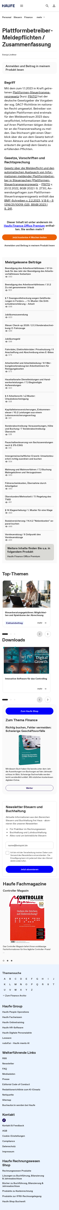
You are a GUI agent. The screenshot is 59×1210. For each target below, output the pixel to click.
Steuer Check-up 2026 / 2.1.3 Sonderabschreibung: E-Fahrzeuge (29, 327)
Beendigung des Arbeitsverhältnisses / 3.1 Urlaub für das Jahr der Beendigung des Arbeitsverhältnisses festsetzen (29, 271)
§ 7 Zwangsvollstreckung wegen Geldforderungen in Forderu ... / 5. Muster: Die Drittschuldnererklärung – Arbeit (28, 301)
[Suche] (47, 6)
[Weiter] (48, 634)
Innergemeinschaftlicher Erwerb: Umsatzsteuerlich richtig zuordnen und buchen (29, 457)
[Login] (54, 6)
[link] (6, 17)
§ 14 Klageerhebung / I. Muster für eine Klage (29, 510)
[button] (29, 237)
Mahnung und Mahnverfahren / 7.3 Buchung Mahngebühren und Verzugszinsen (28, 471)
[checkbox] (7, 853)
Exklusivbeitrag (14, 622)
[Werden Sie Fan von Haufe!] (4, 1120)
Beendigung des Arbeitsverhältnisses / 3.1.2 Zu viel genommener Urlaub (28, 286)
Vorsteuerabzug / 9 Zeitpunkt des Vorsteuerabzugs (23, 536)
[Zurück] (40, 634)
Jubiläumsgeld (12, 338)
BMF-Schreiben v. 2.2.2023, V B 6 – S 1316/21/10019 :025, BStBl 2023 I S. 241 (29, 204)
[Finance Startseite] (9, 5)
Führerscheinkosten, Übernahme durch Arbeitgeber (25, 484)
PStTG (32, 96)
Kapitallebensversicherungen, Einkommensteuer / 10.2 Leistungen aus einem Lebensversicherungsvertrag (28, 412)
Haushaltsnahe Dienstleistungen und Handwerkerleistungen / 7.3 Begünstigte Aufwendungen (28, 382)
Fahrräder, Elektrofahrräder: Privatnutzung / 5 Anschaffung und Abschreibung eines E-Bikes (29, 351)
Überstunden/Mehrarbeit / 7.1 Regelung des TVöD (28, 498)
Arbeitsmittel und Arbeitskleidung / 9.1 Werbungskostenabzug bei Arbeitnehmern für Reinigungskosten (28, 365)
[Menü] (21, 6)
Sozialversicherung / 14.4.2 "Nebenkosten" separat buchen (29, 522)
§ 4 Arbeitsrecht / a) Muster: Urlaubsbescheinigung (20, 397)
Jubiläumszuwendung (16, 314)
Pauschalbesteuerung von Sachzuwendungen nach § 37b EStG (29, 444)
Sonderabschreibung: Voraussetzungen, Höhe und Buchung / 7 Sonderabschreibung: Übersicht (29, 428)
